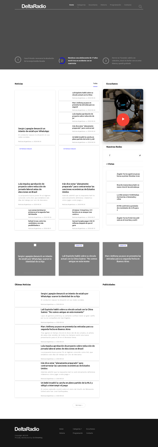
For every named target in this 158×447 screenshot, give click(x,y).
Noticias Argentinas (24, 141)
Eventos (79, 245)
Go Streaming (37, 438)
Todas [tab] (95, 83)
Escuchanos (93, 5)
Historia (104, 5)
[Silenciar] (108, 130)
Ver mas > (79, 405)
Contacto (127, 5)
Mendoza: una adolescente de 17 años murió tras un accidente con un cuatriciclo (83, 60)
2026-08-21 (91, 217)
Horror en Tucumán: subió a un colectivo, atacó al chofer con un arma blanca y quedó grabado (126, 60)
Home (72, 5)
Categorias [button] (81, 5)
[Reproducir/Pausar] (123, 119)
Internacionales (25, 148)
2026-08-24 (37, 141)
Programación (115, 5)
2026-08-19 (91, 228)
